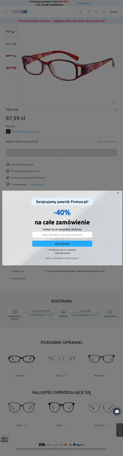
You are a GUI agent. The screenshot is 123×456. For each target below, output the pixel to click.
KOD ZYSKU (62, 243)
